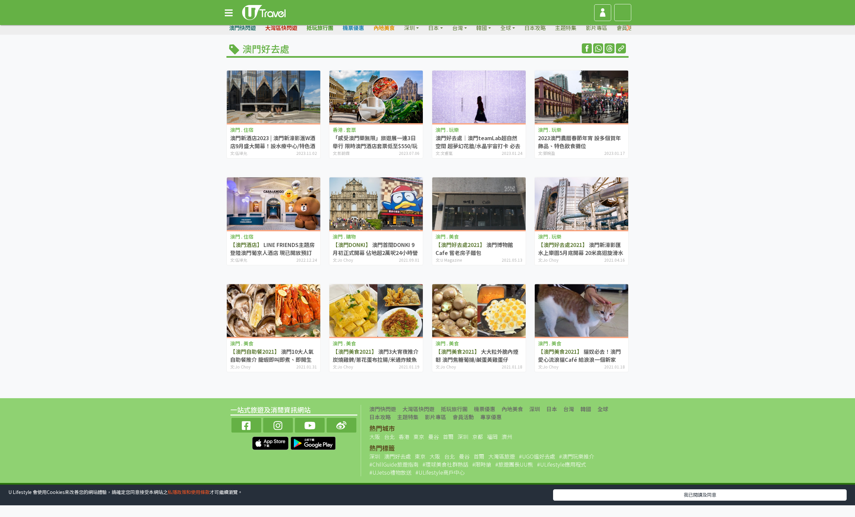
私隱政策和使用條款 (189, 492)
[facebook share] (586, 48)
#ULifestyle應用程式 (561, 464)
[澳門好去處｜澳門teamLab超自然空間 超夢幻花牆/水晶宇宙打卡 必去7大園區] (479, 96)
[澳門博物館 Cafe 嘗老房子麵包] (479, 203)
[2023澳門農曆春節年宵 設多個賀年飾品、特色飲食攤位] (581, 96)
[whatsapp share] (598, 48)
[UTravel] (264, 12)
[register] (602, 12)
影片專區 (596, 28)
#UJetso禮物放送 (390, 472)
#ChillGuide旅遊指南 (393, 464)
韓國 (585, 409)
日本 (551, 409)
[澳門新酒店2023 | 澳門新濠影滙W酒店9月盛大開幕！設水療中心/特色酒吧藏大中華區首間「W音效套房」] (273, 96)
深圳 (534, 409)
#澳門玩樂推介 (576, 456)
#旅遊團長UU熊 (514, 464)
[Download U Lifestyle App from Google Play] (313, 442)
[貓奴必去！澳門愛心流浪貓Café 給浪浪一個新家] (581, 310)
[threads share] (609, 48)
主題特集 (565, 28)
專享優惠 (491, 417)
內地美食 (384, 28)
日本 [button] (433, 28)
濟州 (507, 437)
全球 (602, 409)
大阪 (374, 437)
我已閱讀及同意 (700, 494)
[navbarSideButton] (228, 12)
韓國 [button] (481, 28)
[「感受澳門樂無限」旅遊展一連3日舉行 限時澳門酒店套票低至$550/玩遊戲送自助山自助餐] (376, 96)
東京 (418, 437)
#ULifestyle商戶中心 (440, 472)
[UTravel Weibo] (341, 424)
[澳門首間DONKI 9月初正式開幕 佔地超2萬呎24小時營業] (376, 203)
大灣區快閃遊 (281, 28)
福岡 (492, 437)
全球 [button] (505, 28)
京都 (477, 437)
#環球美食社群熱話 (445, 464)
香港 (404, 437)
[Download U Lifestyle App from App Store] (271, 442)
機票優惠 (353, 28)
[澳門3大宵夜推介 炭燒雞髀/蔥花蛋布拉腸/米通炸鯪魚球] (376, 310)
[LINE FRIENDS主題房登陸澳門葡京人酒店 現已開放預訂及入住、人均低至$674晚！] (273, 203)
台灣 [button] (457, 28)
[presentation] (628, 27)
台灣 (568, 409)
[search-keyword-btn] (622, 12)
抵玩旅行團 (320, 28)
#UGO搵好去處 (537, 456)
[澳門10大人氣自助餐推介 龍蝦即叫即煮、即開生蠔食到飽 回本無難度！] (273, 310)
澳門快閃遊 (242, 28)
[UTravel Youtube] (310, 424)
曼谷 (433, 437)
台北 (389, 437)
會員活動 (463, 417)
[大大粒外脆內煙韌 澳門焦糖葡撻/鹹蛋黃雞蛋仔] (479, 310)
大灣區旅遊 (501, 456)
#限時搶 (481, 464)
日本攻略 (535, 28)
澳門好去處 (397, 456)
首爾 (448, 437)
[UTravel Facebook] (246, 424)
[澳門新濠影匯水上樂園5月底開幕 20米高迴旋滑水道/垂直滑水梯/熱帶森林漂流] (581, 203)
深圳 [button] (409, 28)
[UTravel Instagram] (278, 424)
